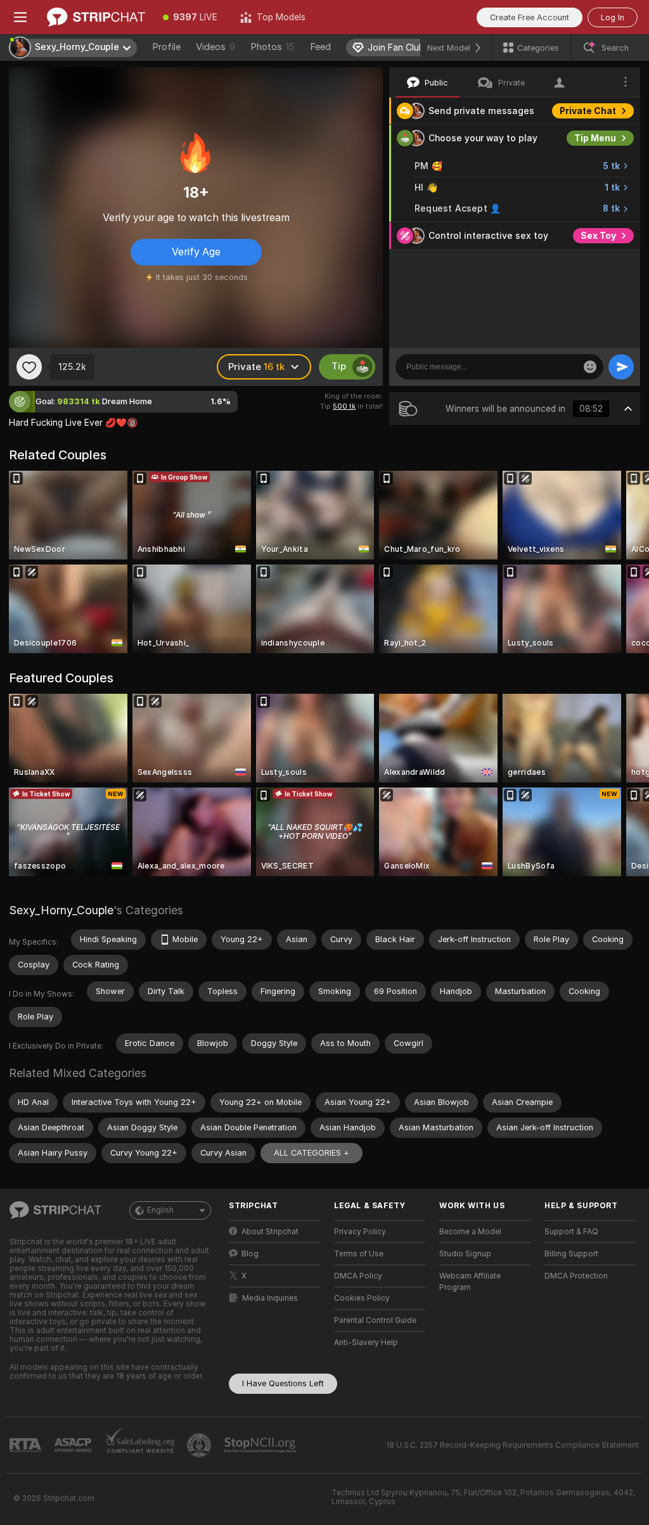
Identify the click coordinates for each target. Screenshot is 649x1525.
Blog (250, 1253)
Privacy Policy (360, 1231)
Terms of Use (358, 1253)
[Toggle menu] (20, 17)
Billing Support (571, 1253)
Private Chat (588, 111)
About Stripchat (270, 1231)
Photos (272, 47)
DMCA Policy (358, 1276)
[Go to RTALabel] (27, 1445)
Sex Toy (598, 236)
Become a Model (470, 1231)
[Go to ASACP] (74, 1445)
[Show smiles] (590, 366)
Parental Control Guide (375, 1320)
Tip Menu (595, 138)
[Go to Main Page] (96, 17)
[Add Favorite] (29, 367)
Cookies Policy (362, 1298)
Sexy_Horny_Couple (61, 910)
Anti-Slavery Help (366, 1342)
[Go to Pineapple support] (200, 1445)
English (160, 1210)
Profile (166, 47)
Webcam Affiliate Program (470, 1282)
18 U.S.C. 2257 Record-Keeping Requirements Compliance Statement (512, 1445)
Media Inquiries (270, 1298)
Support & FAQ (571, 1231)
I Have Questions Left (283, 1383)
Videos (215, 47)
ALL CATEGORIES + (311, 1153)
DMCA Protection (576, 1276)
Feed (320, 47)
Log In (612, 17)
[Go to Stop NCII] (261, 1445)
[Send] (621, 367)
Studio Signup (465, 1253)
